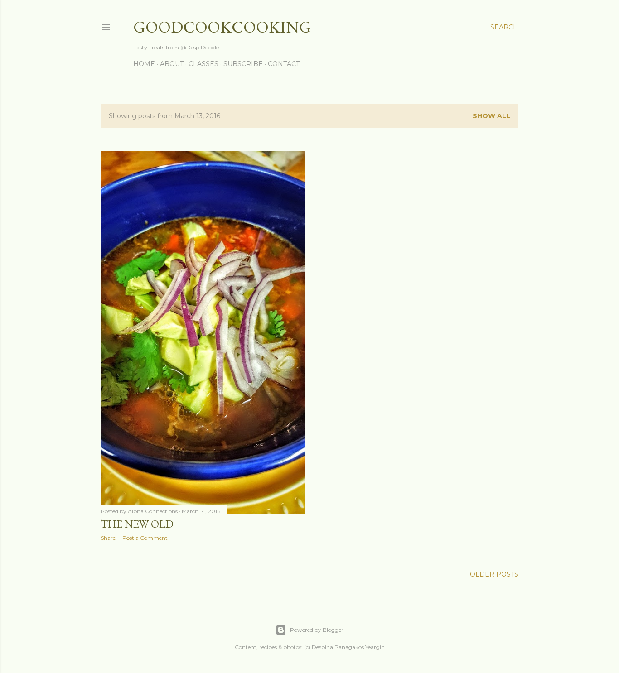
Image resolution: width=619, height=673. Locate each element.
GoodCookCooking (222, 27)
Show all (491, 116)
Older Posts (494, 574)
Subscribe (243, 64)
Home (144, 64)
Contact (284, 64)
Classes (203, 64)
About (172, 64)
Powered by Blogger (316, 629)
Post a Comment (145, 537)
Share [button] (108, 537)
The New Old (137, 524)
